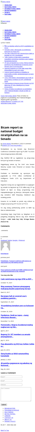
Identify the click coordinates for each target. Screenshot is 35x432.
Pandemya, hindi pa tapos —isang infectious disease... (14, 316)
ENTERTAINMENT (10, 10)
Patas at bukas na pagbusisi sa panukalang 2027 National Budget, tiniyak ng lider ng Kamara (18, 90)
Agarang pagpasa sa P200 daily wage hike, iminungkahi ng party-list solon (18, 69)
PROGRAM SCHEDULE (11, 410)
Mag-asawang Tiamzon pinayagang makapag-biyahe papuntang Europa (15, 287)
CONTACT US (8, 417)
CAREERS (7, 416)
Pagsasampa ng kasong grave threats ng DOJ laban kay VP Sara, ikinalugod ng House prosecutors (19, 85)
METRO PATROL (9, 414)
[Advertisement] (17, 115)
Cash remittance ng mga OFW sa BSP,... (17, 279)
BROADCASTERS (9, 408)
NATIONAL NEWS (10, 7)
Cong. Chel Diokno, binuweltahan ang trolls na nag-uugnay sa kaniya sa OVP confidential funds (18, 79)
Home (3, 96)
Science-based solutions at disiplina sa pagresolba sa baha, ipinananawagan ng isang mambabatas (19, 74)
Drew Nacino (7, 143)
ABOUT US (7, 419)
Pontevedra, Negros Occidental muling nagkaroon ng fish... (17, 326)
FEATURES (7, 14)
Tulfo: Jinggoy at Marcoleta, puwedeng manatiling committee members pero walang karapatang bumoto (18, 59)
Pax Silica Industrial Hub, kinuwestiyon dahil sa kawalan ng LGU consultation (19, 54)
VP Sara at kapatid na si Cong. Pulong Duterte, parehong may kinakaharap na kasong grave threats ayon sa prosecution (19, 64)
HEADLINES (8, 5)
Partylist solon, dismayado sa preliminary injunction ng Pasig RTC (17, 50)
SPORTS (7, 12)
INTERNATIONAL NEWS (12, 9)
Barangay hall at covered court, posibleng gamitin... (14, 297)
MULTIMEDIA (8, 412)
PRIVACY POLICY (9, 421)
